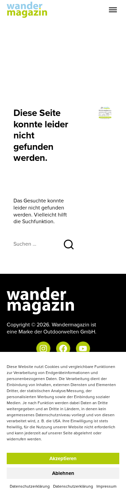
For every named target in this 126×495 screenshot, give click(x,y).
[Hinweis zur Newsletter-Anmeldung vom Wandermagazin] (105, 112)
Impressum (106, 486)
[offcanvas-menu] (113, 9)
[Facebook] (63, 349)
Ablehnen (63, 473)
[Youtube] (83, 349)
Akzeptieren (63, 458)
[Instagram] (43, 349)
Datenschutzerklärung (30, 486)
